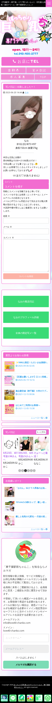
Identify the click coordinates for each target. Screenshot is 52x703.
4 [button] (28, 470)
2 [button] (22, 470)
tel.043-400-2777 (26, 53)
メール (7, 226)
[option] (10, 452)
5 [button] (31, 470)
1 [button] (19, 470)
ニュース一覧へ (38, 417)
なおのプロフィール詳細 (26, 317)
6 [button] (33, 470)
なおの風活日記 (26, 301)
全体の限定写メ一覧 (26, 333)
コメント (8, 237)
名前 (6, 216)
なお (27, 92)
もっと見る (41, 432)
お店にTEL (27, 61)
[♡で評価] (14, 175)
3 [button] (25, 470)
